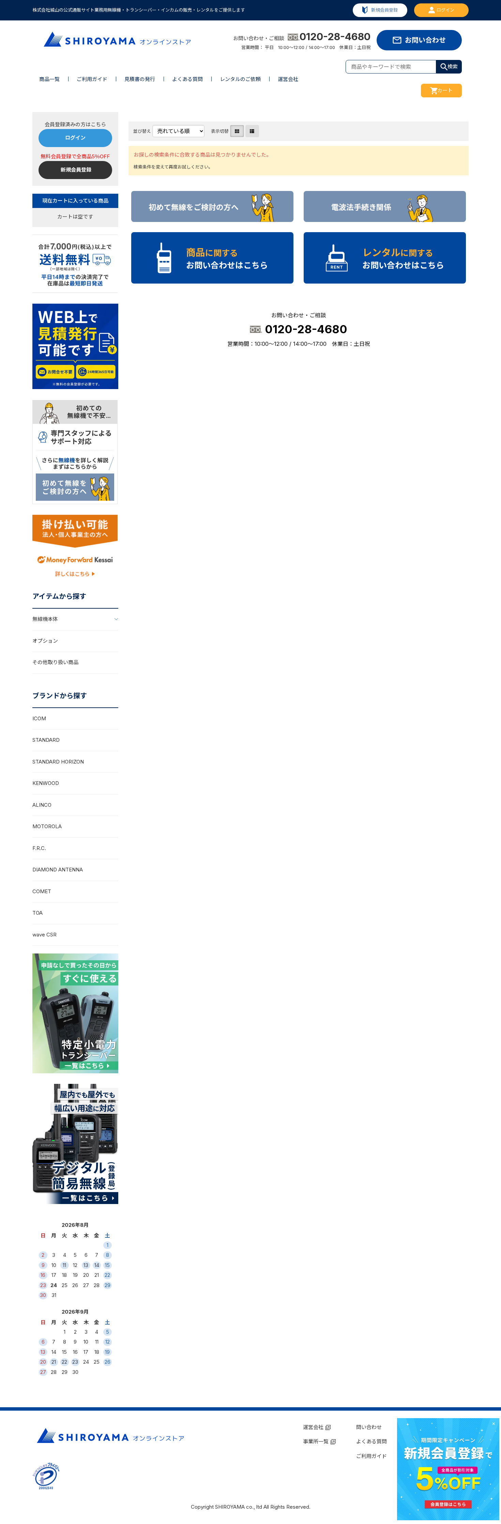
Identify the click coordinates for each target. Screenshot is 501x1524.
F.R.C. (39, 848)
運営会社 (288, 79)
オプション (45, 641)
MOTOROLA (47, 826)
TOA (37, 913)
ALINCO (41, 805)
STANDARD (46, 740)
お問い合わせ (425, 40)
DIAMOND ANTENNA (57, 869)
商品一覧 (49, 79)
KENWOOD (45, 783)
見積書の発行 (139, 79)
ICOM (39, 718)
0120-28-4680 (335, 37)
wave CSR (44, 934)
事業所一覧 (316, 1441)
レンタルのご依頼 (240, 79)
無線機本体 (45, 619)
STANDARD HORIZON (58, 761)
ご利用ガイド (92, 79)
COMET (41, 891)
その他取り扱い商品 (55, 662)
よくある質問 (187, 79)
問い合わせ (369, 1427)
